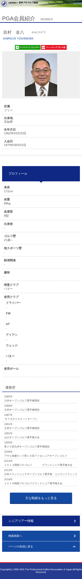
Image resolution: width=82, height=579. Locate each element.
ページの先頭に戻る (20, 546)
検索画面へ (15, 535)
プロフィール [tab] (17, 173)
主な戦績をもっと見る (41, 498)
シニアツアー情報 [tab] (21, 521)
